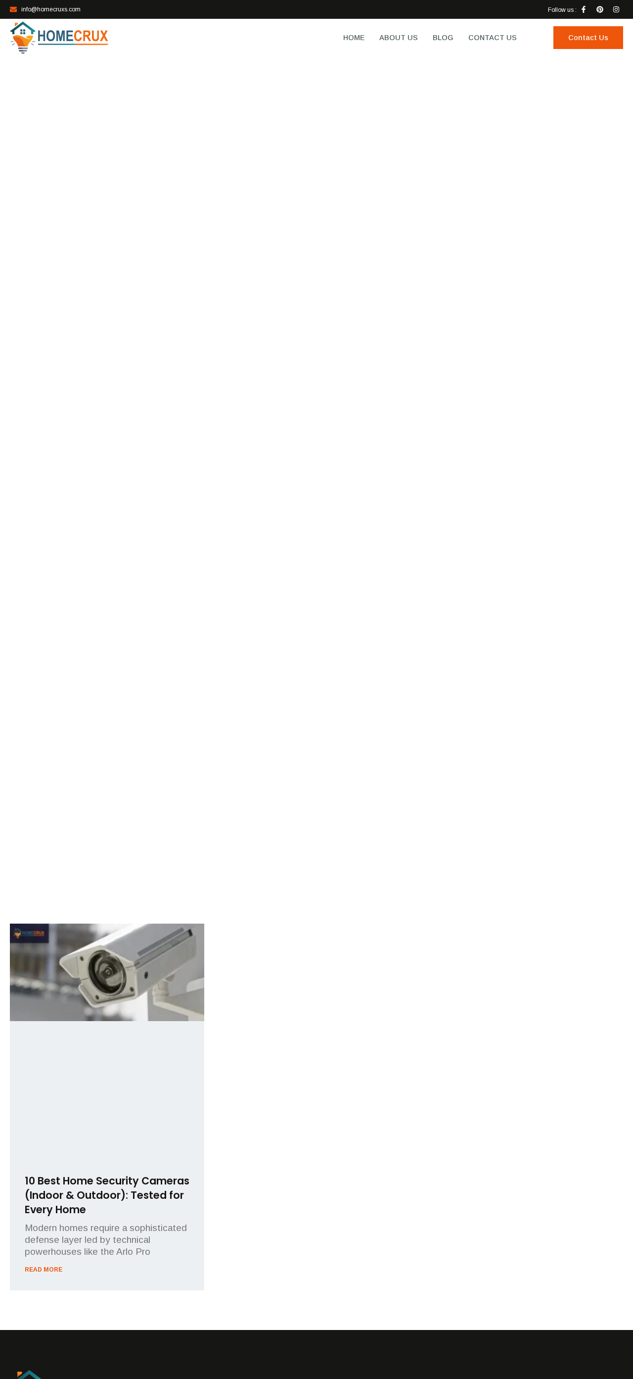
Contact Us (492, 38)
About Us (398, 38)
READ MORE (43, 1269)
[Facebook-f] (583, 9)
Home (353, 38)
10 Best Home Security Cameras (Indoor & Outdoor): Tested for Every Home (107, 1195)
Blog (443, 38)
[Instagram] (616, 9)
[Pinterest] (600, 9)
